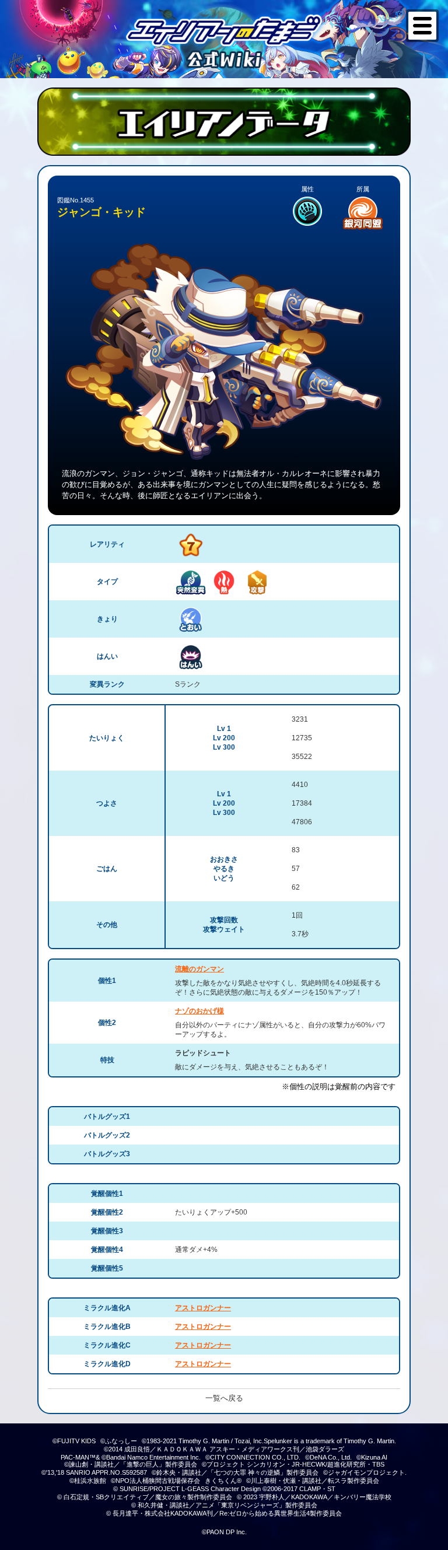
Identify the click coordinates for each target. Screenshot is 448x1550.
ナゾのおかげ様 (199, 1011)
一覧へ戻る (224, 1398)
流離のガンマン (199, 969)
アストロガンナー (203, 1308)
